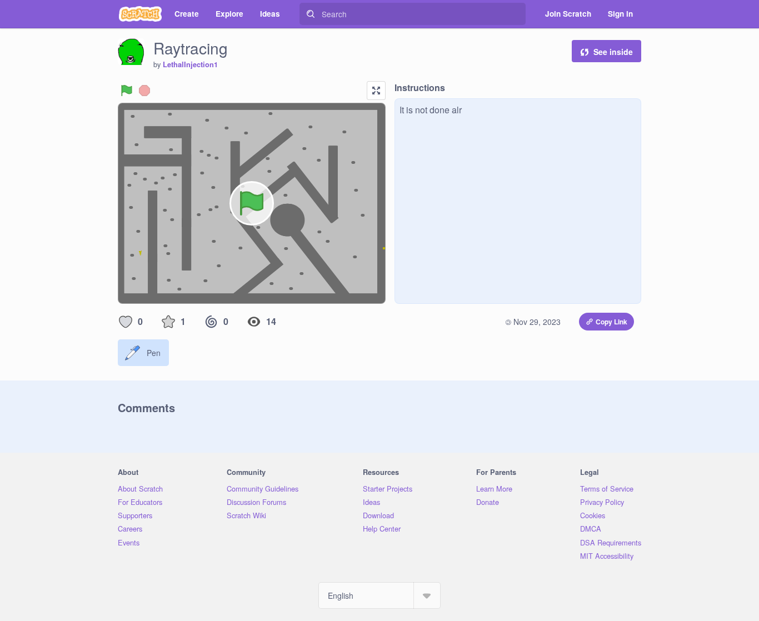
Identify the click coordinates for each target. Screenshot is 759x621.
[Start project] (127, 90)
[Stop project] (144, 90)
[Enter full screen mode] (376, 90)
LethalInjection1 (190, 64)
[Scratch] (140, 14)
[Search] (310, 14)
